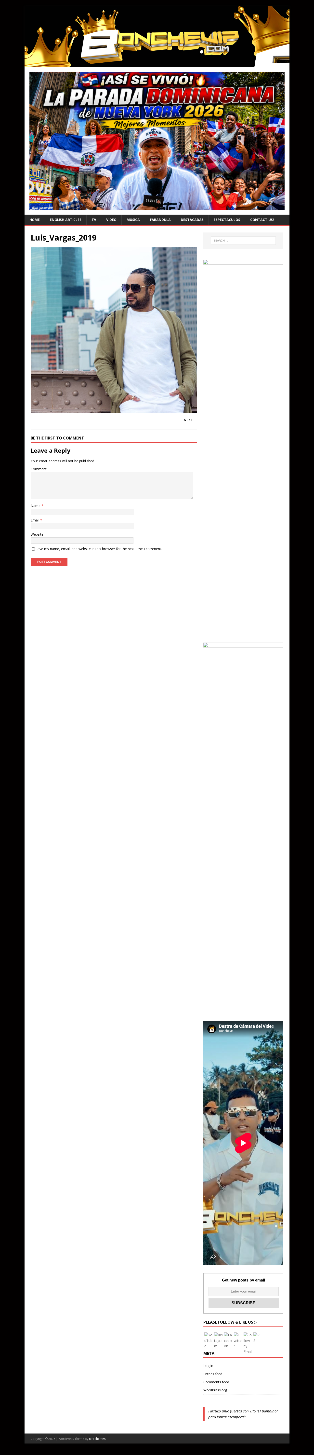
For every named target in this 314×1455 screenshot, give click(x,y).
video (111, 219)
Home (34, 219)
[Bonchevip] (157, 64)
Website (37, 534)
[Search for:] (243, 240)
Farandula (160, 219)
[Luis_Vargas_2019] (114, 410)
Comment (39, 469)
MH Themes (97, 1439)
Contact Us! (262, 219)
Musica (133, 219)
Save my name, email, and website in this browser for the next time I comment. (99, 548)
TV (94, 219)
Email (35, 520)
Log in (208, 1365)
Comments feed (216, 1382)
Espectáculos (227, 219)
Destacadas (192, 219)
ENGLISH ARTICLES (65, 219)
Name (36, 505)
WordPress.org (215, 1390)
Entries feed (212, 1374)
